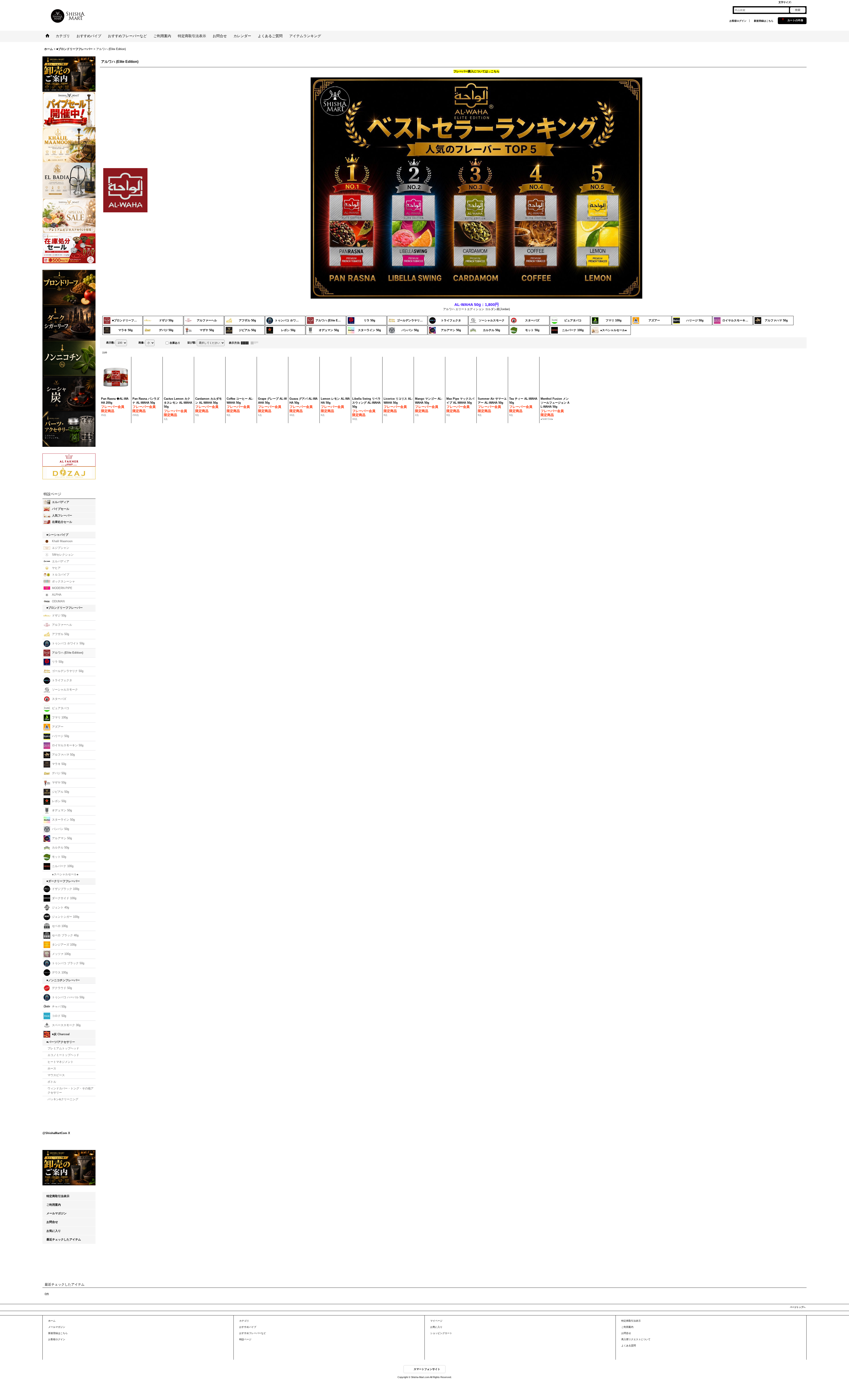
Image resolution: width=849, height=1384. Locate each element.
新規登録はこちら (763, 20)
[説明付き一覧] (255, 342)
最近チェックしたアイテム (63, 1333)
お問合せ (52, 1316)
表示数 (110, 342)
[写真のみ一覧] (246, 342)
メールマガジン (56, 1307)
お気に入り (53, 1324)
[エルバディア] (69, 180)
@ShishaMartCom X (56, 1204)
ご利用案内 (53, 1299)
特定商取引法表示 (57, 1290)
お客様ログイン (737, 20)
